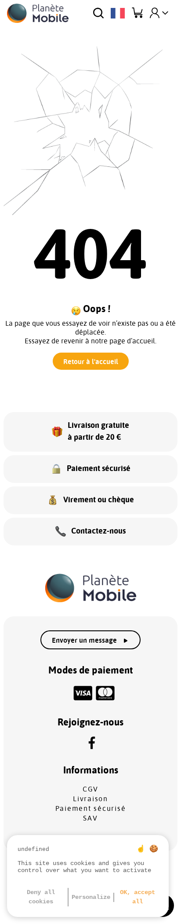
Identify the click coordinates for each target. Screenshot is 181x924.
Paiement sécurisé (90, 808)
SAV (90, 818)
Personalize (91, 897)
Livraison (90, 799)
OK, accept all (137, 897)
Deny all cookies (41, 897)
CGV (90, 789)
